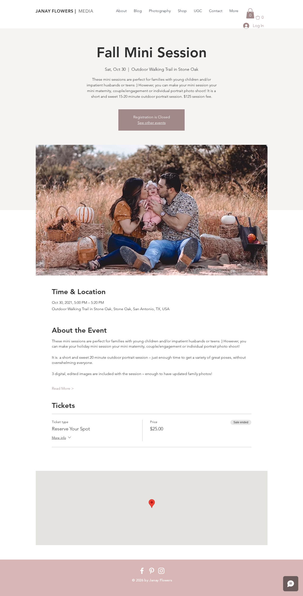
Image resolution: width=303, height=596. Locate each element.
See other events (152, 122)
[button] (250, 13)
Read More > (63, 388)
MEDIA (86, 11)
